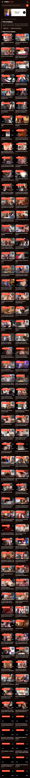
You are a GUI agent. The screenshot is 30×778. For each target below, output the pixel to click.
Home (2, 19)
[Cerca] (27, 5)
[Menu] (2, 2)
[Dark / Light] (27, 2)
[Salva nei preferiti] (13, 35)
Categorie (7, 19)
